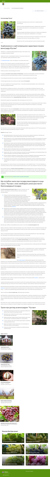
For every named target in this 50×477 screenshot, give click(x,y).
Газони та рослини (7, 8)
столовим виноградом (5, 60)
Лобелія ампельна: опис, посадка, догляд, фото (5, 364)
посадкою (36, 277)
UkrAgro (3, 4)
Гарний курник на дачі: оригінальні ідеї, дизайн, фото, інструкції (6, 347)
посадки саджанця (21, 260)
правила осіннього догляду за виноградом (21, 176)
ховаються (14, 206)
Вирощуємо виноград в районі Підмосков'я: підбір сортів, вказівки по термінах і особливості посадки (9, 423)
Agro (3, 1)
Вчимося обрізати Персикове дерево (6, 400)
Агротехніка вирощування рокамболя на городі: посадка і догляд (6, 382)
